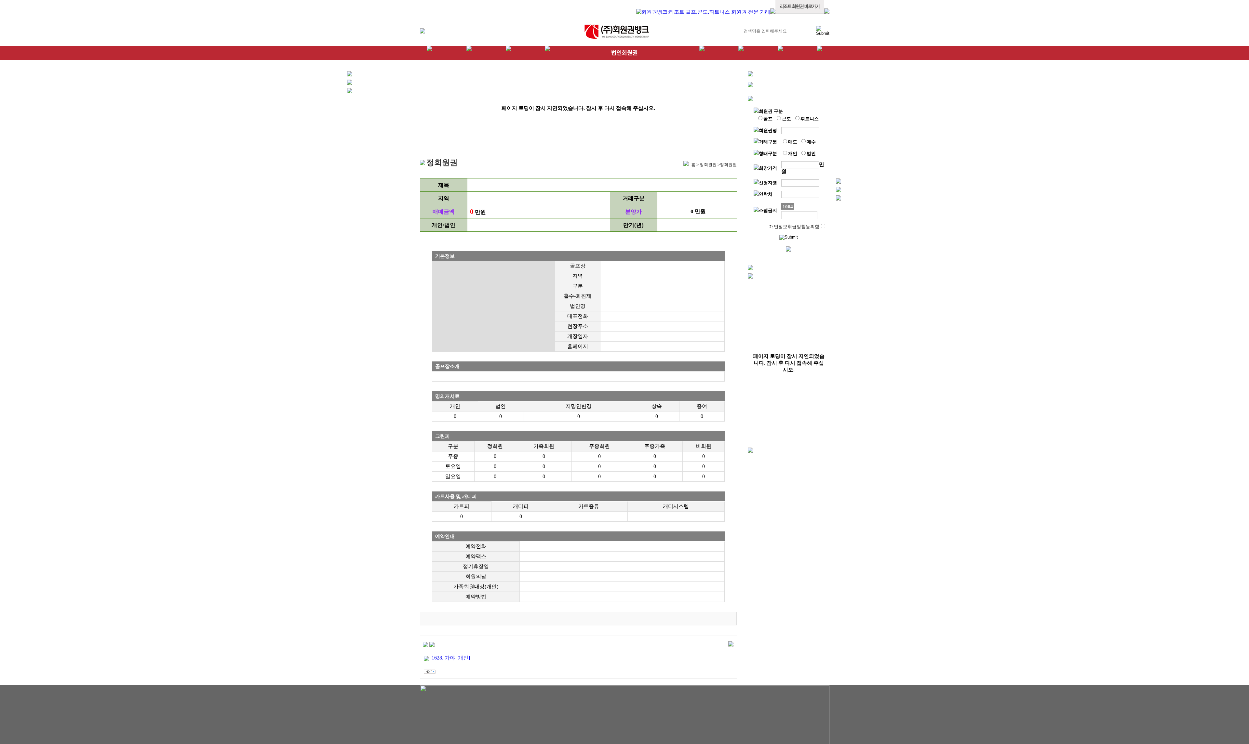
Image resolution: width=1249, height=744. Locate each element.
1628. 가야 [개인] (451, 657)
